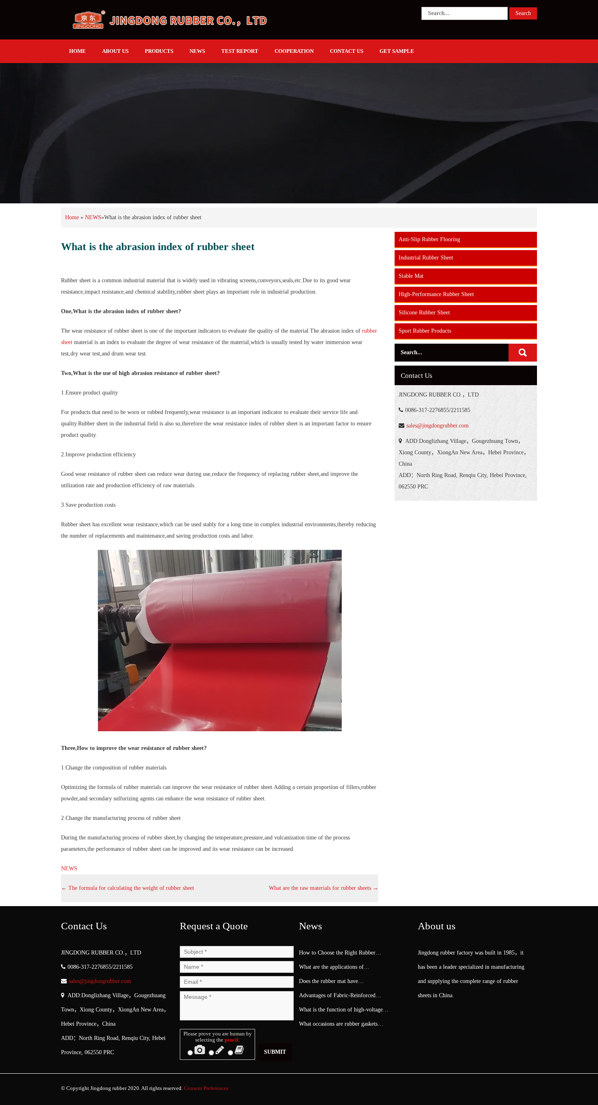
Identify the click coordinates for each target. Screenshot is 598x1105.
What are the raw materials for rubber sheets (323, 888)
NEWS (197, 51)
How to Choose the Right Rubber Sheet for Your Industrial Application (341, 955)
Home (72, 217)
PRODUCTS (159, 51)
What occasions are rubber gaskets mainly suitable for (338, 1026)
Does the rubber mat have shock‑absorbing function (328, 983)
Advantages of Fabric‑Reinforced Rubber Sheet (337, 997)
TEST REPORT (239, 51)
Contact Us (346, 51)
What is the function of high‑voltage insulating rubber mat (341, 1012)
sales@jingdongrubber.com (437, 426)
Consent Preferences (206, 1088)
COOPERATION (294, 51)
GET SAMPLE (397, 51)
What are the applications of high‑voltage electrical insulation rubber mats (336, 969)
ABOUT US (115, 51)
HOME (77, 51)
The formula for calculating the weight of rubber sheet (127, 888)
